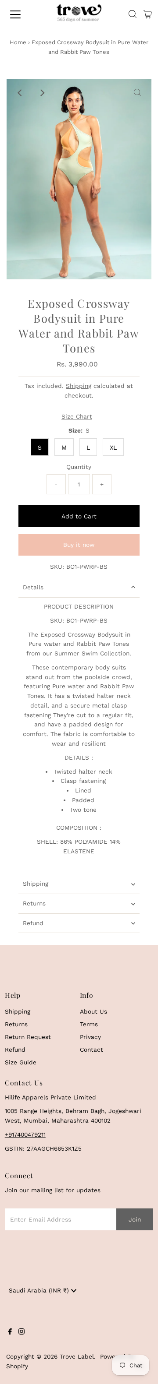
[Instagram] (21, 1332)
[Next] (42, 92)
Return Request (28, 1036)
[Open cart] (148, 14)
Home (18, 42)
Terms (89, 1024)
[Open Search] (132, 14)
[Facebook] (10, 1332)
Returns (34, 903)
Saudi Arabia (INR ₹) (40, 1290)
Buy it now (78, 544)
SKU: (57, 566)
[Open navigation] (21, 14)
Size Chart (76, 417)
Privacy (90, 1036)
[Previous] (20, 92)
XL (113, 447)
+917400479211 (25, 1134)
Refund (33, 922)
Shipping (78, 385)
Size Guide (20, 1062)
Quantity (78, 466)
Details (33, 587)
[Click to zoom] (137, 92)
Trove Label (77, 1356)
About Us (93, 1011)
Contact (91, 1049)
